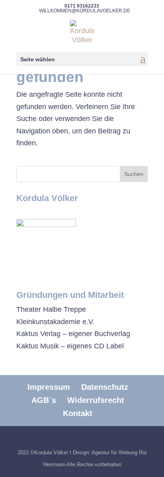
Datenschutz (104, 387)
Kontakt (77, 413)
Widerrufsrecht (95, 400)
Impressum (48, 387)
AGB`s (43, 400)
